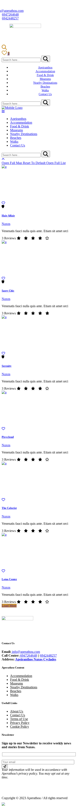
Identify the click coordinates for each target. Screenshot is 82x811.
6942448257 (10, 18)
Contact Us (17, 715)
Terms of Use (19, 719)
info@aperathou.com (25, 651)
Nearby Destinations (23, 687)
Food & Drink (19, 679)
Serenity (7, 365)
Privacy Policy (19, 723)
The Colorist (9, 508)
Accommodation (21, 676)
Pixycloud (8, 436)
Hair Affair (8, 215)
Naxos (6, 224)
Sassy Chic (8, 290)
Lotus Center (9, 579)
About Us (16, 711)
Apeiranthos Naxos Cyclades (35, 659)
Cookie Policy (19, 726)
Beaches (15, 691)
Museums (16, 683)
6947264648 (10, 14)
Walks (14, 695)
